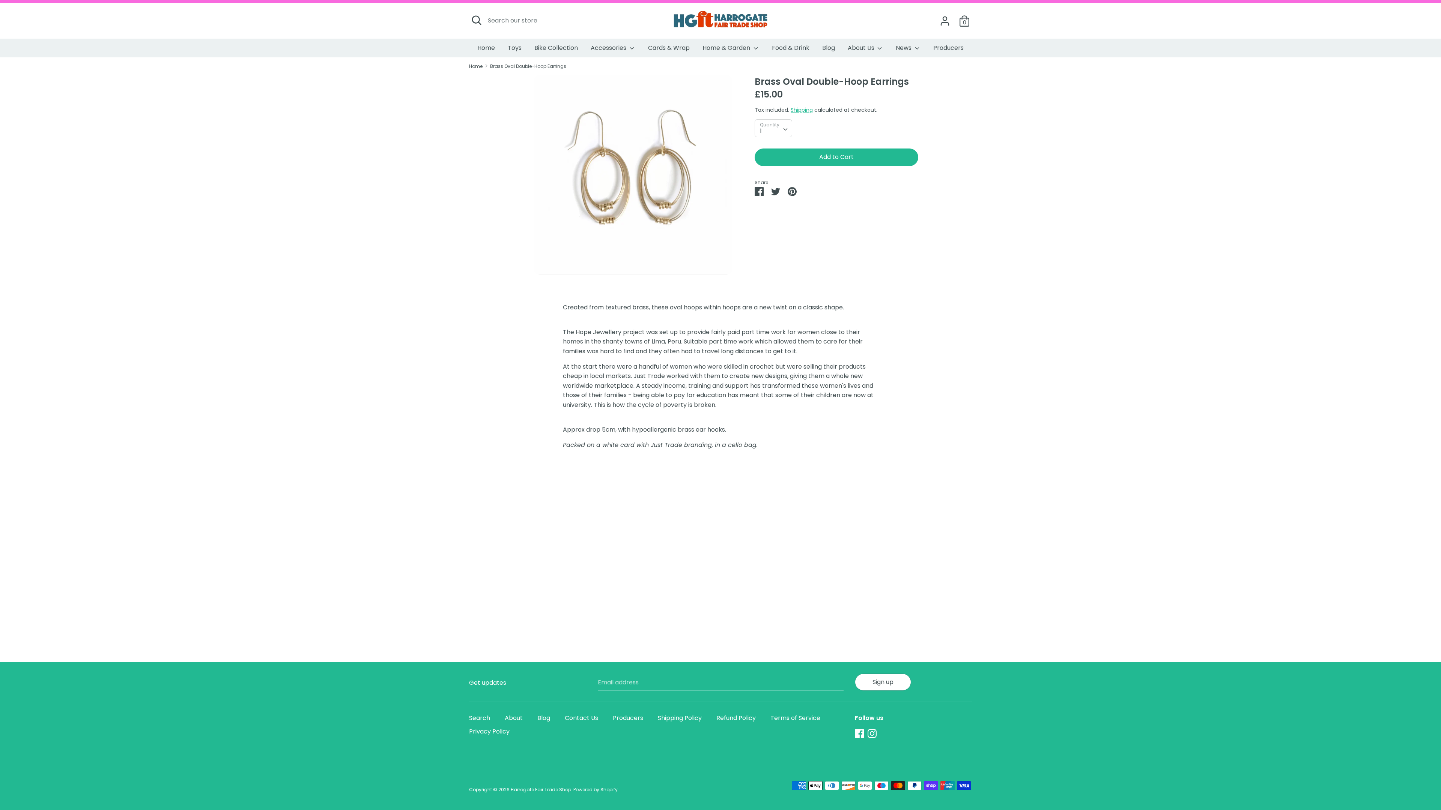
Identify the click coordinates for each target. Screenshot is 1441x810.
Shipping (802, 110)
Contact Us (581, 718)
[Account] (944, 18)
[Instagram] (872, 733)
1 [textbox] (761, 131)
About (514, 718)
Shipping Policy (680, 718)
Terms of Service (795, 718)
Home (486, 48)
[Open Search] (476, 20)
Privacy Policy (489, 731)
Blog (828, 48)
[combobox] (773, 128)
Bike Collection (556, 48)
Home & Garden (727, 48)
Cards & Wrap (669, 48)
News (904, 48)
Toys (515, 48)
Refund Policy (736, 718)
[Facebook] (859, 733)
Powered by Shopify (595, 789)
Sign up (882, 682)
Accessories (609, 48)
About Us (862, 48)
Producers (948, 48)
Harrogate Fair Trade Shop (541, 789)
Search (479, 718)
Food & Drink (790, 48)
